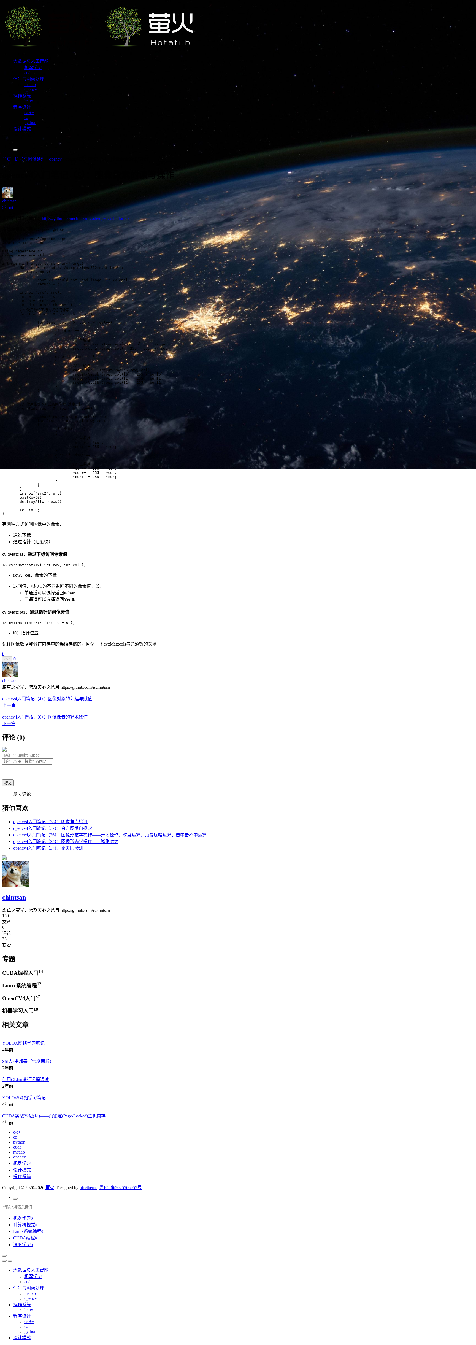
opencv (30, 89)
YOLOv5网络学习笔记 (24, 1097)
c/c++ (29, 112)
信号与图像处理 (28, 79)
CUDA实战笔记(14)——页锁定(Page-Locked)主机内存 (54, 1116)
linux (28, 101)
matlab (30, 84)
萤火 (49, 1187)
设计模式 (22, 128)
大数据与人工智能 (30, 61)
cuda (28, 73)
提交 (8, 783)
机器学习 (33, 67)
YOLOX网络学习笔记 (23, 1043)
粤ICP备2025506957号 (120, 1187)
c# (26, 117)
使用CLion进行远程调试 (25, 1079)
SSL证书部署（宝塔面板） (28, 1061)
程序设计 (22, 107)
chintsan (9, 681)
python (30, 122)
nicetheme (88, 1187)
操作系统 (22, 95)
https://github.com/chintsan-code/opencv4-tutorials (85, 218)
